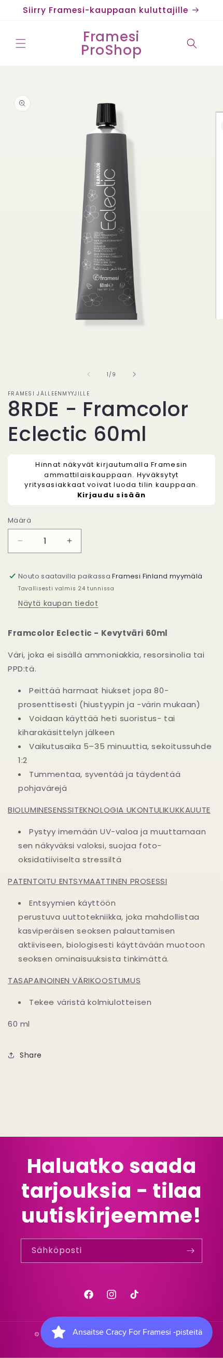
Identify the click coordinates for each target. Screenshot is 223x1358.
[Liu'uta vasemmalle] (88, 374)
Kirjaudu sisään (111, 495)
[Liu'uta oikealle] (134, 374)
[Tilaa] (190, 1251)
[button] (20, 43)
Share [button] (31, 1055)
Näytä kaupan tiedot (58, 603)
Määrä (19, 520)
